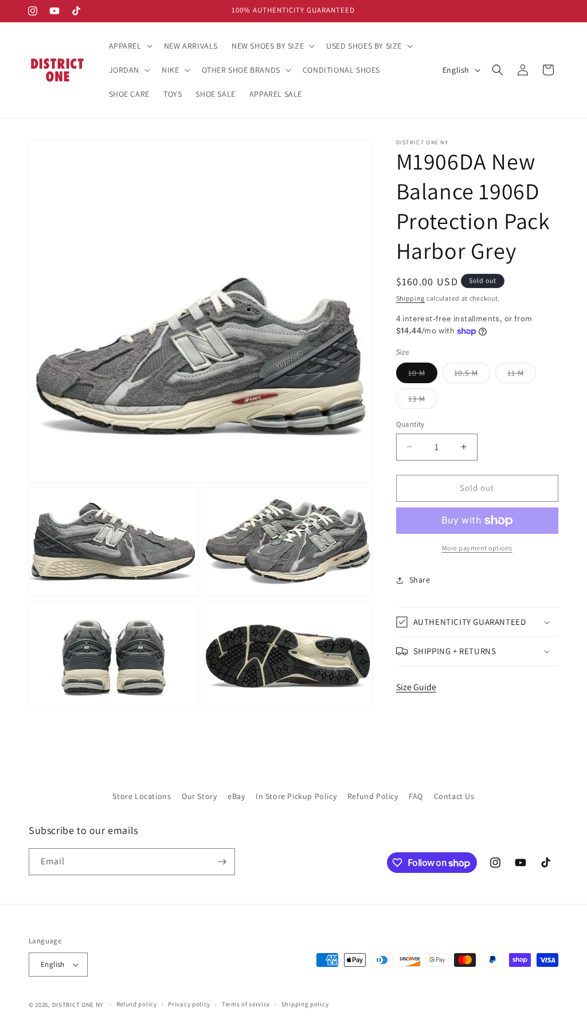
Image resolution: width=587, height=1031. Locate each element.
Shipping (410, 298)
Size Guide (416, 687)
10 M (422, 375)
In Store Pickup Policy (296, 796)
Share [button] (420, 579)
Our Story (199, 796)
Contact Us (454, 796)
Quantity (410, 424)
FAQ (416, 796)
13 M (422, 401)
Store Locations (141, 796)
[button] (129, 46)
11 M (521, 375)
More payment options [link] (477, 548)
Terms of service (246, 1004)
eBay (236, 796)
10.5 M (472, 375)
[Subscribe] (221, 861)
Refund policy (136, 1004)
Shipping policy (305, 1004)
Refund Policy (372, 796)
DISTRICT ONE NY (78, 1005)
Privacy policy (189, 1004)
